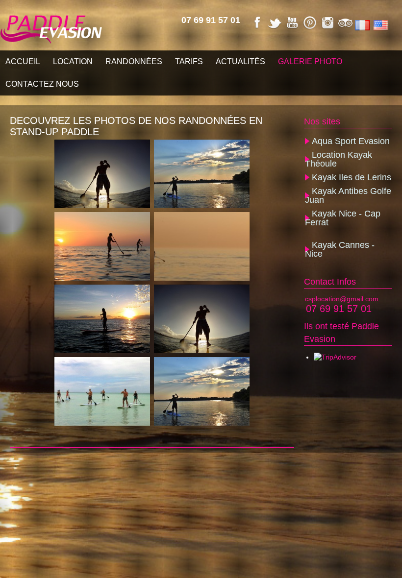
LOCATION (73, 61)
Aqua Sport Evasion (351, 141)
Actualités (240, 61)
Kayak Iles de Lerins (351, 177)
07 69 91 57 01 (210, 20)
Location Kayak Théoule (338, 159)
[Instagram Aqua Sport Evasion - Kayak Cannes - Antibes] (327, 28)
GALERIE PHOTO (310, 61)
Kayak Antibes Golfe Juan (348, 195)
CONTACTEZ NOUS (42, 84)
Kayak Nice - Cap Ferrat (342, 218)
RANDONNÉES (133, 61)
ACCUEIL (22, 61)
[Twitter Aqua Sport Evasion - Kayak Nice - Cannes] (274, 28)
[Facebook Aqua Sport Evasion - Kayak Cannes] (257, 28)
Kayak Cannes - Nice (340, 249)
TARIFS (189, 61)
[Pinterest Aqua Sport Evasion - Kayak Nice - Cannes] (310, 28)
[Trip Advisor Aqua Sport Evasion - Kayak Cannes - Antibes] (345, 28)
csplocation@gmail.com (341, 299)
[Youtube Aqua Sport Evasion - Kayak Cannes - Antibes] (292, 28)
